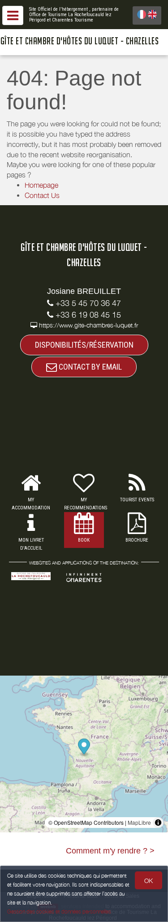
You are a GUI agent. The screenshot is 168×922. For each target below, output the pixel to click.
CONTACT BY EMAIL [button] (89, 366)
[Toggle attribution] (158, 822)
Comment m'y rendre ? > (110, 850)
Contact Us (42, 195)
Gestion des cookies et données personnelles (59, 911)
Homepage (41, 185)
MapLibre (139, 822)
